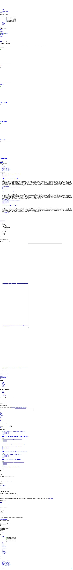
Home (3, 16)
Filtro (2, 161)
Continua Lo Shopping (3, 519)
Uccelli (3, 392)
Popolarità (3, 166)
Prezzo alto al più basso (5, 168)
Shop (3, 22)
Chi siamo (3, 23)
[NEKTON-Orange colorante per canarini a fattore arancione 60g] (14, 431)
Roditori (3, 394)
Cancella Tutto (6, 239)
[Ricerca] (1, 28)
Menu (3, 532)
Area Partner (4, 546)
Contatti (3, 25)
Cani (2, 391)
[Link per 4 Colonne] (2, 162)
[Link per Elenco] (0, 162)
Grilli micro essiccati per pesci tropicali (10, 205)
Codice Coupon (2, 527)
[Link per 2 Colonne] (1, 162)
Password (3, 479)
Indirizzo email (4, 495)
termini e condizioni (14, 407)
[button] (5, 174)
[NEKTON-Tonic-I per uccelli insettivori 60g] (13, 462)
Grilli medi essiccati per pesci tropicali (9, 191)
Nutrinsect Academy (5, 11)
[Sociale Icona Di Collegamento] (0, 378)
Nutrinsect (1, 12)
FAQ (3, 9)
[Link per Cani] (5, 63)
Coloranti (3, 434)
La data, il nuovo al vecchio (6, 169)
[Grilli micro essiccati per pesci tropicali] (11, 200)
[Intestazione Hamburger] (1, 32)
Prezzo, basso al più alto (6, 167)
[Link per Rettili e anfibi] (5, 100)
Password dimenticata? (8, 481)
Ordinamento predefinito (6, 165)
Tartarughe (3, 551)
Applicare (1, 239)
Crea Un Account (2, 500)
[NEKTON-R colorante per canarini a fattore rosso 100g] (12, 439)
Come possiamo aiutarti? (4, 523)
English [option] (3, 568)
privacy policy (51, 498)
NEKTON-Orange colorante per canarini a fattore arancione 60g (15, 436)
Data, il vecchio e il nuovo (6, 170)
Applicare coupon (2, 528)
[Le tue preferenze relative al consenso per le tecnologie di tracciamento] (71, 568)
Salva (1, 524)
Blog (3, 24)
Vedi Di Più (2, 47)
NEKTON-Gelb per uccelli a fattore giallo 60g (11, 459)
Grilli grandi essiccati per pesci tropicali (10, 178)
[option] (37, 568)
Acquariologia (4, 176)
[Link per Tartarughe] (5, 137)
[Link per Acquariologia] (5, 156)
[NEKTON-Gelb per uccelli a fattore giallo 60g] (12, 454)
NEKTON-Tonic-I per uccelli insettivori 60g (11, 466)
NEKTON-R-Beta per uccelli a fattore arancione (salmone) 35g (14, 451)
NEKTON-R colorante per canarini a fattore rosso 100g (13, 443)
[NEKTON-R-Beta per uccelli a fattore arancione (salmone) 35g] (12, 446)
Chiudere (4, 524)
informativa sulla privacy (22, 407)
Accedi (1, 483)
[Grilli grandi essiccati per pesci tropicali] (11, 173)
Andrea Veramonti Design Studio (20, 408)
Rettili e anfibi (4, 395)
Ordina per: (2, 172)
